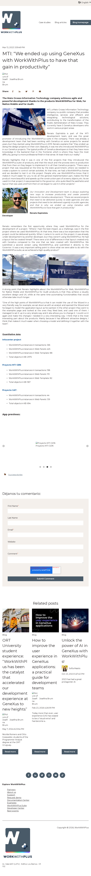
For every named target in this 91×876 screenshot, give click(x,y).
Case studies (44, 22)
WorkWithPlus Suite (17, 807)
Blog (4, 637)
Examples (11, 805)
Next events (13, 813)
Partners (11, 791)
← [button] (3, 447)
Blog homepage (81, 22)
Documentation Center (18, 802)
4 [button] (51, 469)
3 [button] (47, 469)
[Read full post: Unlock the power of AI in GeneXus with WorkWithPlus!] (75, 622)
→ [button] (87, 447)
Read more (10, 753)
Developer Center (15, 810)
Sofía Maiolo (74, 670)
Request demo (14, 799)
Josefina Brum (16, 79)
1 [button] (40, 469)
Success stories (15, 476)
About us (11, 794)
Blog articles (60, 22)
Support (11, 797)
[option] (45, 445)
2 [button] (44, 469)
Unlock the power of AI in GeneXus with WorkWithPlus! (75, 652)
